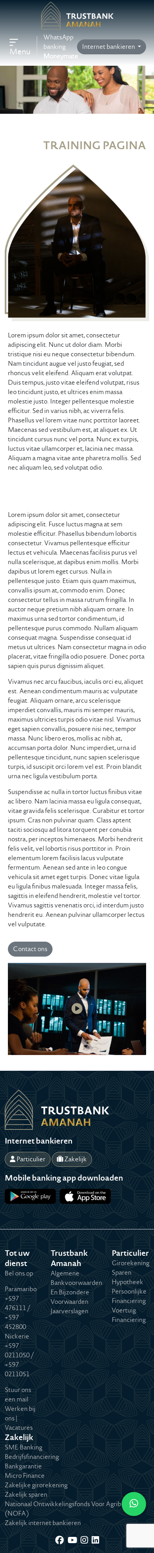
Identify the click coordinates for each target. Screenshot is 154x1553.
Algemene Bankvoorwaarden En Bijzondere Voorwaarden (76, 1287)
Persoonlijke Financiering (129, 1296)
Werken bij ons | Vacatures (20, 1418)
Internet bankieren (109, 46)
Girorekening (130, 1263)
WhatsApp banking (60, 47)
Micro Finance (25, 1475)
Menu (19, 51)
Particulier (30, 1159)
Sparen (121, 1272)
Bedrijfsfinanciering (32, 1456)
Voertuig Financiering (129, 1315)
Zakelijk (75, 1159)
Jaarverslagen (69, 1311)
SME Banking (23, 1447)
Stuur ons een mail (18, 1394)
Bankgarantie (23, 1466)
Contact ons (30, 948)
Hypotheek (127, 1281)
